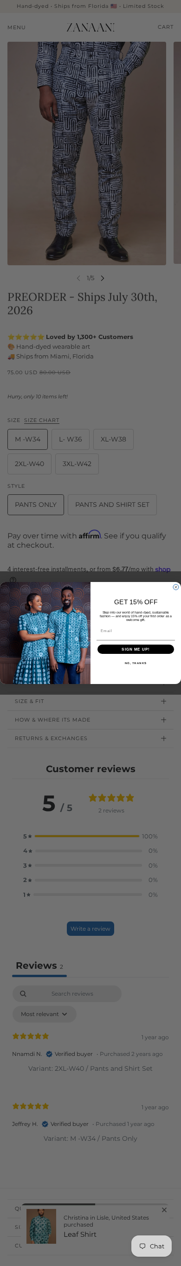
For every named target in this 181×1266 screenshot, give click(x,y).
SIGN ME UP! (136, 649)
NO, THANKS (136, 663)
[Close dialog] (176, 587)
